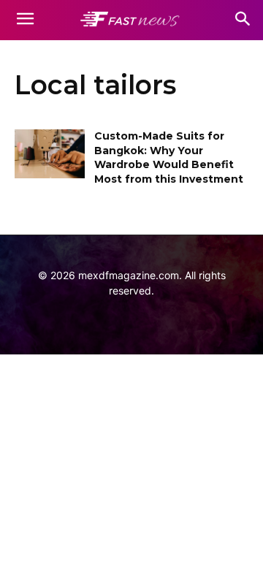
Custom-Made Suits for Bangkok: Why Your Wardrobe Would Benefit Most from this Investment (168, 157)
